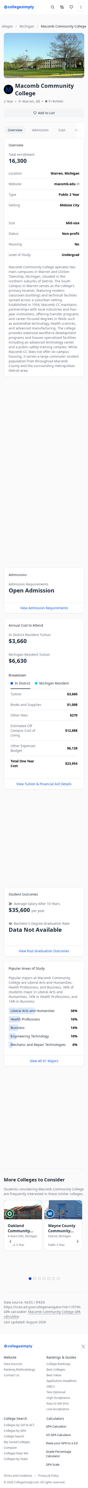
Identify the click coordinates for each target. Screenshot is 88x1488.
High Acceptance (58, 1398)
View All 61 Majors (44, 1061)
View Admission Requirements (44, 608)
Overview (15, 130)
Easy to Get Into (57, 1403)
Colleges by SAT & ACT (19, 1425)
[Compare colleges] (61, 7)
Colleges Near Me (16, 1453)
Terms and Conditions (18, 1476)
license (77, 74)
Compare (10, 1447)
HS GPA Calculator (58, 1435)
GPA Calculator (56, 1426)
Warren (57, 173)
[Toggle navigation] (81, 7)
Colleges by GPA (15, 1430)
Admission (40, 130)
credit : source (61, 74)
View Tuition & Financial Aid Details (44, 784)
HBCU (50, 1386)
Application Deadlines (61, 1381)
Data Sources (13, 1364)
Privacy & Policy (48, 1476)
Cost (61, 130)
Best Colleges (55, 1369)
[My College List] (71, 7)
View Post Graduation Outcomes (44, 951)
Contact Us (11, 1375)
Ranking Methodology (19, 1369)
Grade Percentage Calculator (58, 1453)
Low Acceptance (57, 1409)
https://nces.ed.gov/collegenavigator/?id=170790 (42, 1307)
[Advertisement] (44, 426)
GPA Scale (52, 1464)
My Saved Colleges (17, 1442)
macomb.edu (65, 184)
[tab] (20, 683)
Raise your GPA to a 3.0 (62, 1443)
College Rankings (58, 1364)
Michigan (72, 173)
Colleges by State (16, 1459)
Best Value (53, 1375)
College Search (14, 1436)
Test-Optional (55, 1392)
